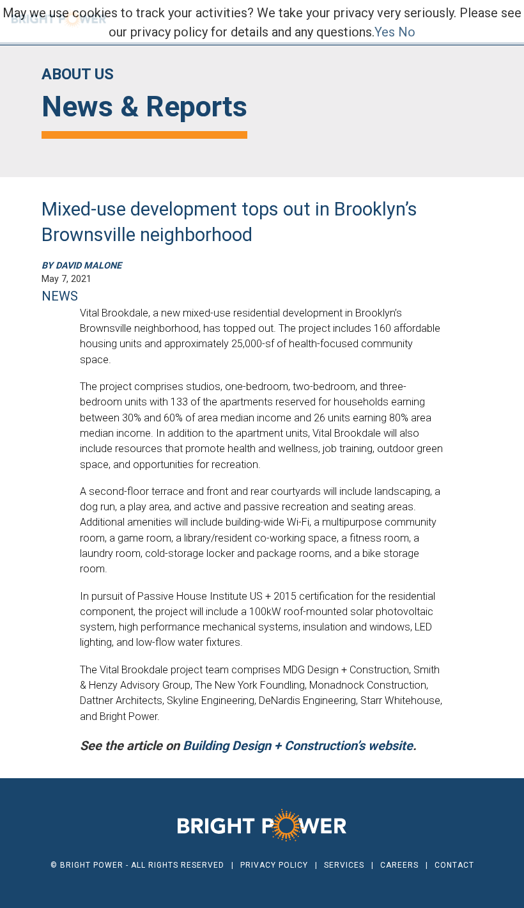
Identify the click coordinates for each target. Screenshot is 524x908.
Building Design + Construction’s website (298, 745)
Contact (454, 865)
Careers (399, 865)
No (406, 32)
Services (344, 865)
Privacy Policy (274, 865)
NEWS (60, 296)
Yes (384, 32)
